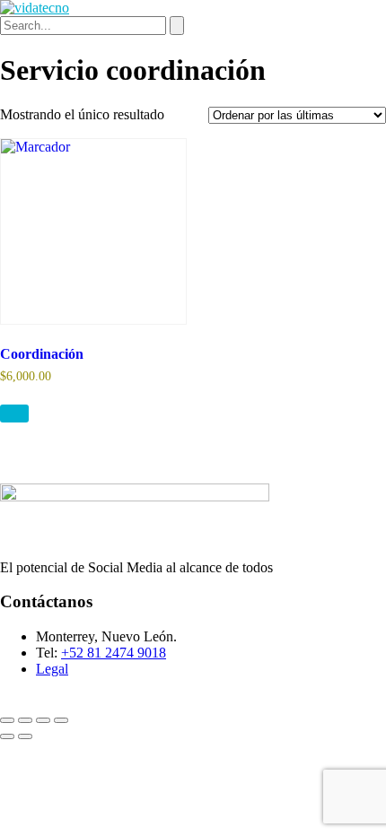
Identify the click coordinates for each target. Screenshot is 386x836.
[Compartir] (43, 720)
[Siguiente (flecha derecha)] (25, 736)
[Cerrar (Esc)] (61, 720)
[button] (14, 413)
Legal (52, 668)
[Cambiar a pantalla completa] (25, 720)
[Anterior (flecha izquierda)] (7, 736)
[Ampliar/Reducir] (7, 720)
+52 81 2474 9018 (113, 652)
